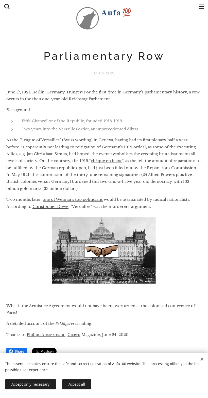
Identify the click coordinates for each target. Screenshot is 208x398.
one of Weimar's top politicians (73, 199)
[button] (6, 6)
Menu (202, 6)
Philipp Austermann (46, 334)
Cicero (73, 334)
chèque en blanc (106, 160)
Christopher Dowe (50, 206)
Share (19, 351)
